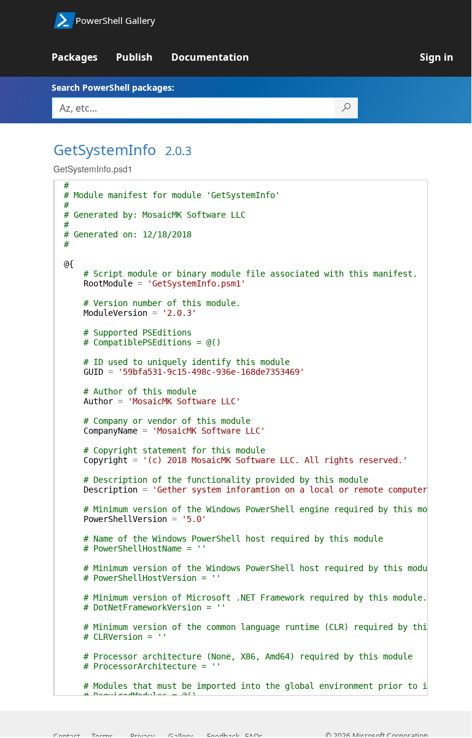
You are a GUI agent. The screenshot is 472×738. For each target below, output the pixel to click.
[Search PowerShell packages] (346, 108)
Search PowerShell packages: (113, 87)
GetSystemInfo (105, 149)
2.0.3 (178, 150)
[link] (84, 57)
